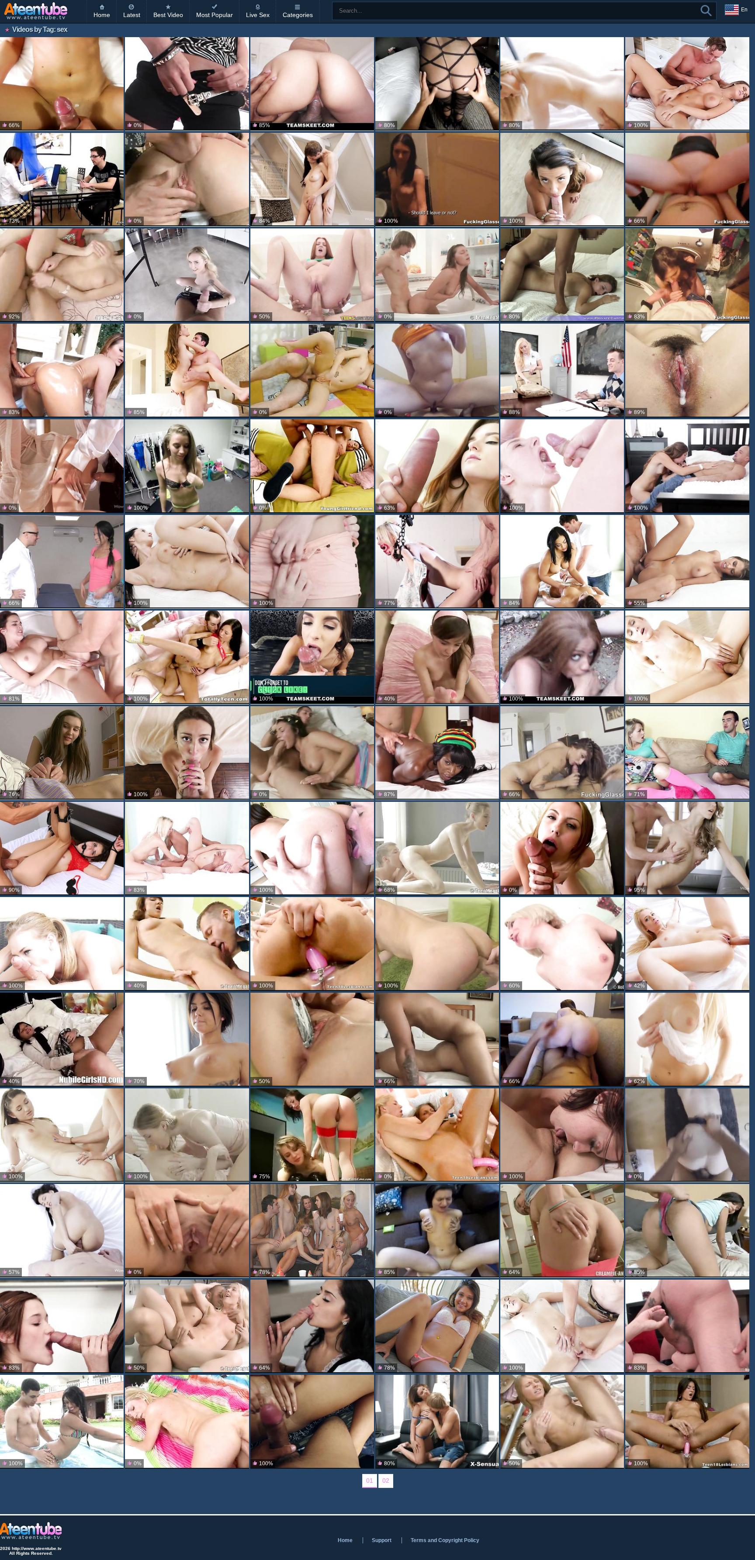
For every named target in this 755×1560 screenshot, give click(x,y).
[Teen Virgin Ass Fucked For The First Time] (687, 561)
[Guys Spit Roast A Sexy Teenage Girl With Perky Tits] (687, 1326)
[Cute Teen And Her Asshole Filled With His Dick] (312, 561)
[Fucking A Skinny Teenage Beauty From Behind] (687, 848)
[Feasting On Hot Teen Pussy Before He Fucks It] (62, 275)
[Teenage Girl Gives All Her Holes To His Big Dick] (687, 1230)
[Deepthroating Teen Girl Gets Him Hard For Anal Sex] (312, 753)
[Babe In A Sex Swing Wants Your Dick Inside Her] (187, 275)
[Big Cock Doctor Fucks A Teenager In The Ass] (62, 561)
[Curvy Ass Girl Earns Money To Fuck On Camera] (437, 1039)
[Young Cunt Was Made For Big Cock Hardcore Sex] (187, 370)
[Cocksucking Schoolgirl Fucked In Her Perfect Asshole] (62, 1039)
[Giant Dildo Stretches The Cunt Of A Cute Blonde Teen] (562, 944)
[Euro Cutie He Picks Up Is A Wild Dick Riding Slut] (437, 1230)
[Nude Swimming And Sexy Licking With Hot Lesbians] (312, 1135)
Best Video (168, 14)
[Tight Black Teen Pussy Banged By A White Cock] (437, 753)
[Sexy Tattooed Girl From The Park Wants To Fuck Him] (562, 753)
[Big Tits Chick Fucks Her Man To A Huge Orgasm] (62, 657)
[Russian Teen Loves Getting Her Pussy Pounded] (187, 179)
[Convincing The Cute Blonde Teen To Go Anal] (687, 753)
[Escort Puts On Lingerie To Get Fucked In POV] (437, 84)
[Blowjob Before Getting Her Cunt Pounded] (62, 944)
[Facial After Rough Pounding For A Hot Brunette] (687, 84)
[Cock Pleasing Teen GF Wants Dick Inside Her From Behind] (312, 179)
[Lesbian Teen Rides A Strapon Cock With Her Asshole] (687, 1421)
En (744, 10)
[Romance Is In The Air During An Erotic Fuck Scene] (62, 466)
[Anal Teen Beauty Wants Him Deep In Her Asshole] (562, 466)
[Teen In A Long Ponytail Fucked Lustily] (62, 84)
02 (385, 1480)
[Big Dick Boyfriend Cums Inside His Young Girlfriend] (687, 370)
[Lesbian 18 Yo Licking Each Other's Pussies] (187, 1135)
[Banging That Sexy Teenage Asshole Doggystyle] (62, 1230)
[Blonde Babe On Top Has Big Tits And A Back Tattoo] (687, 1039)
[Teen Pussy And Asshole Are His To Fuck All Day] (312, 1039)
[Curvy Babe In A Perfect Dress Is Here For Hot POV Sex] (562, 1039)
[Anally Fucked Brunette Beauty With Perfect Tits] (187, 561)
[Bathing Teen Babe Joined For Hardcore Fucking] (437, 275)
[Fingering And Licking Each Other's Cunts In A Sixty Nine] (562, 1135)
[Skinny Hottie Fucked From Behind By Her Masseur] (437, 848)
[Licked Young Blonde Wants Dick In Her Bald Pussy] (687, 944)
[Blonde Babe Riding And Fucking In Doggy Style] (187, 1421)
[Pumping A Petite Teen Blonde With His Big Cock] (562, 1326)
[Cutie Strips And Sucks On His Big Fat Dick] (312, 848)
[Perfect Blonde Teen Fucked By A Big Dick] (187, 1326)
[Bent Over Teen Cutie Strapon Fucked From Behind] (312, 944)
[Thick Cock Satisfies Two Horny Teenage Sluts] (187, 848)
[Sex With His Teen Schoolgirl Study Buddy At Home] (62, 179)
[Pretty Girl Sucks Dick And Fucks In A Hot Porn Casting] (562, 275)
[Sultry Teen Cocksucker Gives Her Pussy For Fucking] (437, 466)
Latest (131, 14)
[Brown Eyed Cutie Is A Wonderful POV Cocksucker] (187, 753)
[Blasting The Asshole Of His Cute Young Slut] (187, 84)
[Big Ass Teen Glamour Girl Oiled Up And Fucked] (62, 370)
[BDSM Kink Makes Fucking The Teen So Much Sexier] (62, 848)
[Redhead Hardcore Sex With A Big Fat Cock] (312, 275)
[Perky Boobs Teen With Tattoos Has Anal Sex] (187, 1039)
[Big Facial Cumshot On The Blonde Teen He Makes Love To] (562, 84)
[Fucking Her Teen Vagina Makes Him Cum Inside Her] (437, 1421)
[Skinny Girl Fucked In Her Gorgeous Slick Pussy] (312, 657)
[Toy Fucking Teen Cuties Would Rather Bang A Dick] (62, 1135)
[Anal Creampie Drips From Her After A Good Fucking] (687, 466)
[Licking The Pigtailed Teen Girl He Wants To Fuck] (187, 944)
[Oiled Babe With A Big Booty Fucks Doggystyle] (312, 1421)
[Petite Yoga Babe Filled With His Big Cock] (687, 657)
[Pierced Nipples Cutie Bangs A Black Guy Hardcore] (437, 1326)
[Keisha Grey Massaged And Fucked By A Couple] (562, 561)
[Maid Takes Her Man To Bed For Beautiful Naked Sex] (312, 1326)
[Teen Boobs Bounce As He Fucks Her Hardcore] (62, 753)
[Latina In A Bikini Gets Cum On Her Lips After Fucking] (62, 1421)
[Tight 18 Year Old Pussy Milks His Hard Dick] (437, 944)
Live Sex (258, 14)
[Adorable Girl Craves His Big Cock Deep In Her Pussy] (562, 1421)
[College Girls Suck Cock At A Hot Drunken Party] (312, 1230)
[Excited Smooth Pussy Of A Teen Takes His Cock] (312, 370)
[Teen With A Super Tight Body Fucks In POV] (187, 466)
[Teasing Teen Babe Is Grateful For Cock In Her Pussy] (562, 1230)
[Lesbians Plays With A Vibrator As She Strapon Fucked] (437, 1135)
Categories (298, 14)
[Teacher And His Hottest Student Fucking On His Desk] (562, 370)
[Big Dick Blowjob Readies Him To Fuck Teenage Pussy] (562, 848)
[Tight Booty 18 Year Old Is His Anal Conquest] (437, 657)
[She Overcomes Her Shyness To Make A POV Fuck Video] (312, 84)
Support (381, 1540)
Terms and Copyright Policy (445, 1540)
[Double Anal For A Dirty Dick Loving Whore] (187, 1230)
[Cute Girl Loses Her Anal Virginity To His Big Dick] (562, 179)
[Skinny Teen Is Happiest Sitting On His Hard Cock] (437, 179)
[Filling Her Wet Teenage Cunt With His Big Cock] (187, 657)
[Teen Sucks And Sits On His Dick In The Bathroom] (687, 275)
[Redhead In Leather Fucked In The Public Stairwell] (687, 179)
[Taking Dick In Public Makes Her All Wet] (437, 370)
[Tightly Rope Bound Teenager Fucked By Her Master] (437, 561)
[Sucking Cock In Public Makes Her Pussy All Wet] (687, 1135)
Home (102, 14)
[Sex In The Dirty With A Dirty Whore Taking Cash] (562, 657)
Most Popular (214, 14)
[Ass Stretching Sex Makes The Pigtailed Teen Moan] (312, 466)
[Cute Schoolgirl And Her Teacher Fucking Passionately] (62, 1326)
